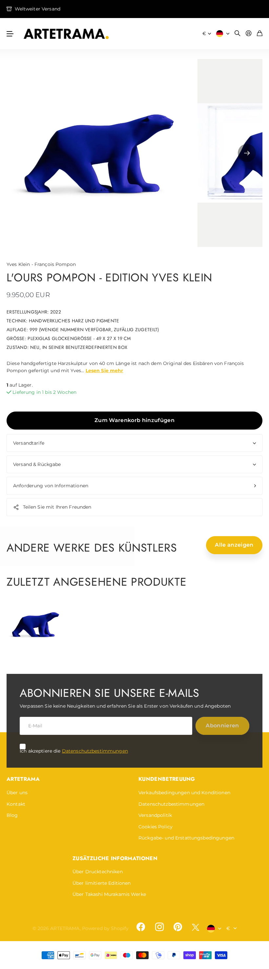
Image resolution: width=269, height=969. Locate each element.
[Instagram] (159, 927)
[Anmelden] (249, 33)
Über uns (17, 793)
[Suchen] (237, 33)
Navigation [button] (10, 34)
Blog (12, 815)
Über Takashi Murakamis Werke (109, 894)
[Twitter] (195, 927)
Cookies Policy (155, 827)
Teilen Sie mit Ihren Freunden (57, 507)
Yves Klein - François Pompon (41, 264)
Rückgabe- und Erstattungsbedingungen (186, 838)
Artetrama (23, 779)
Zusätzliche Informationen (114, 858)
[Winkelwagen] (259, 33)
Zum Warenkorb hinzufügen (134, 420)
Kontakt (16, 804)
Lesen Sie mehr (104, 370)
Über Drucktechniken (97, 872)
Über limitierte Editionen (101, 883)
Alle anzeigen (234, 545)
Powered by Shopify (105, 928)
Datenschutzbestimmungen (95, 751)
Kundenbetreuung (166, 779)
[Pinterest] (178, 927)
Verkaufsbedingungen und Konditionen (184, 793)
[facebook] (140, 927)
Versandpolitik (155, 815)
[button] (247, 153)
